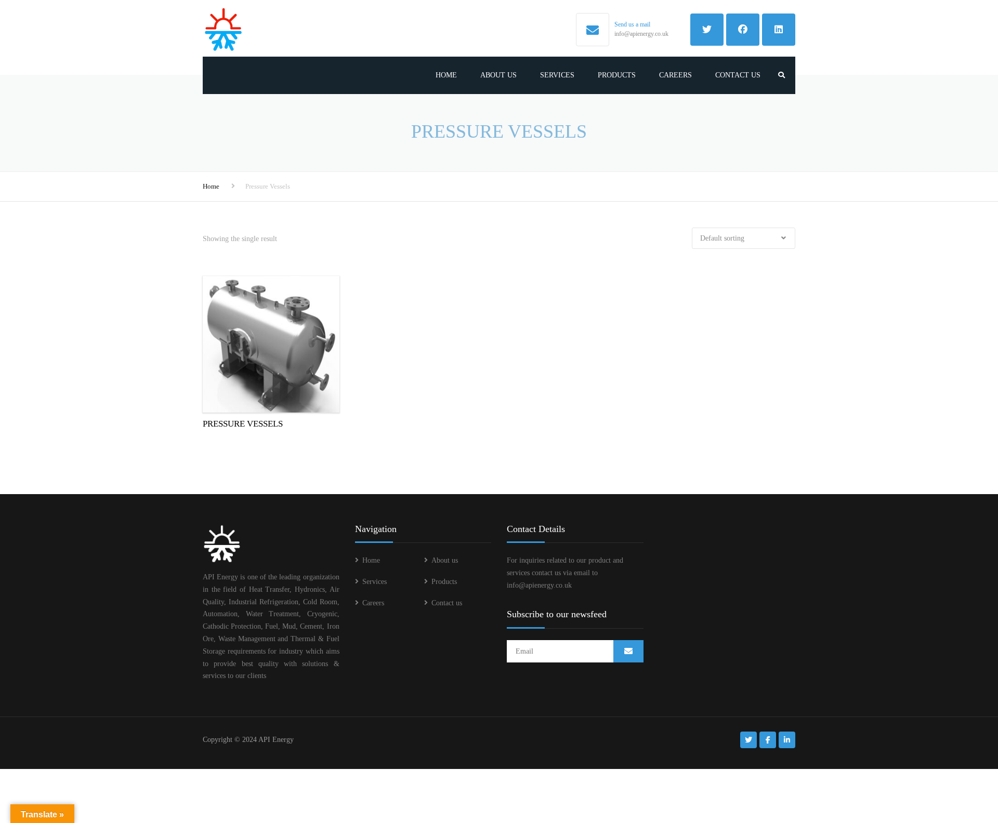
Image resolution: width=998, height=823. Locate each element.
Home (446, 75)
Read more (271, 342)
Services (557, 75)
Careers (675, 75)
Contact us (737, 75)
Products (617, 75)
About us (498, 75)
